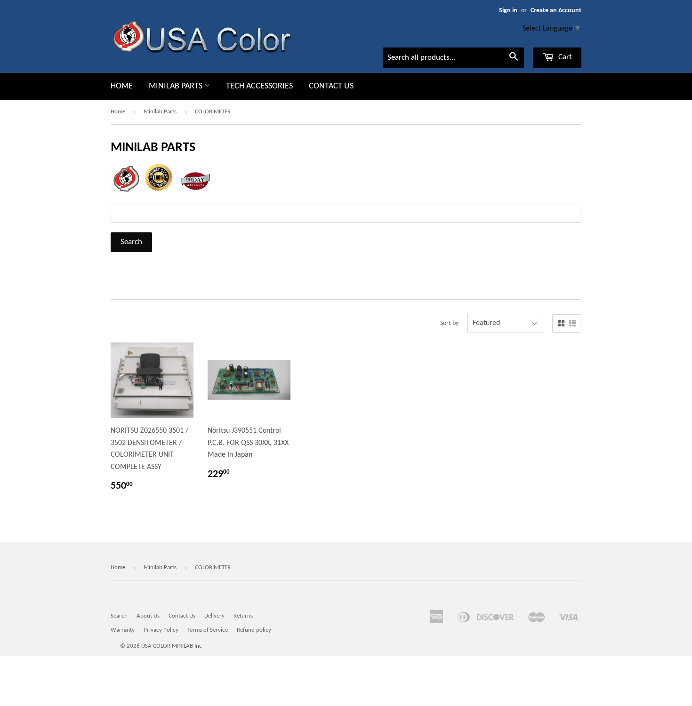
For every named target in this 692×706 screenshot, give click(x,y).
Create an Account (556, 11)
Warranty (123, 630)
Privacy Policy (161, 630)
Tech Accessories (259, 86)
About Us (148, 616)
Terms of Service (207, 630)
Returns (243, 616)
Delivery (214, 616)
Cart (564, 57)
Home (122, 86)
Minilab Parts (176, 86)
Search (119, 616)
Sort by (449, 323)
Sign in (508, 11)
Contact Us (331, 86)
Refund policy (254, 630)
